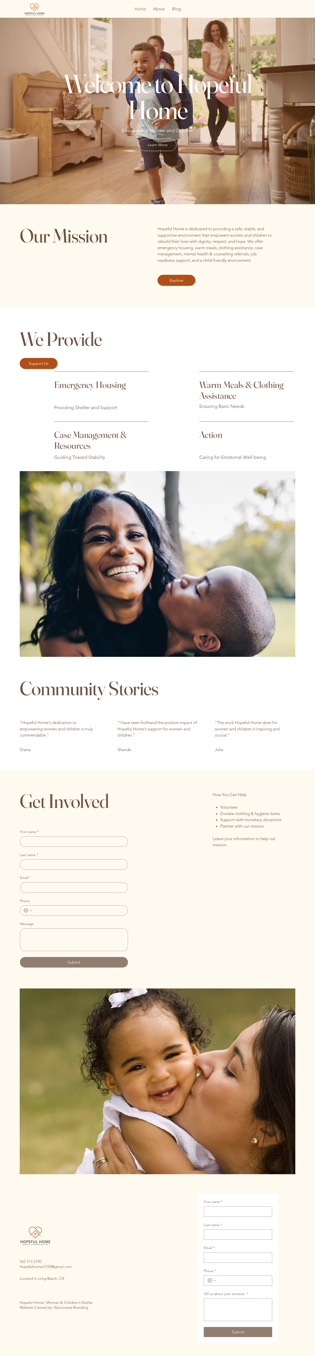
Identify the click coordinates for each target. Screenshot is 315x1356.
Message (27, 924)
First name (29, 832)
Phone (25, 901)
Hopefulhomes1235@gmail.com (46, 1266)
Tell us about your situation (226, 1294)
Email (25, 878)
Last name (29, 855)
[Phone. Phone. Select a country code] (28, 910)
